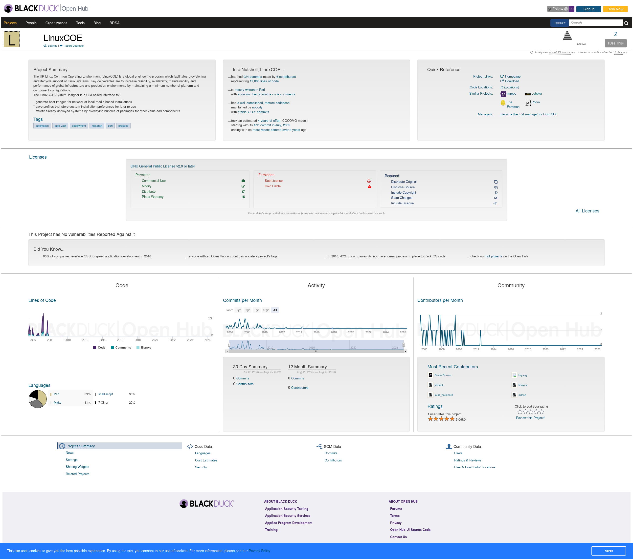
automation (42, 125)
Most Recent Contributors (453, 366)
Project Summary (81, 445)
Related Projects (78, 473)
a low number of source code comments (266, 94)
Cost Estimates (206, 460)
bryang (523, 375)
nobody (257, 107)
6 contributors (286, 76)
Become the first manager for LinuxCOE (529, 114)
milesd (522, 395)
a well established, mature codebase (263, 102)
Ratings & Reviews (467, 460)
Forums (396, 508)
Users (458, 453)
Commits (242, 378)
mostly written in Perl (250, 89)
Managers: (485, 114)
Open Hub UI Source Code (410, 529)
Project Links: (483, 76)
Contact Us (398, 536)
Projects (10, 22)
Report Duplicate (74, 45)
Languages (39, 385)
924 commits (253, 76)
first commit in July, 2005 (272, 125)
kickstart (97, 125)
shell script (105, 394)
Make (57, 402)
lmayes (523, 385)
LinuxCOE (63, 37)
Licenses (38, 156)
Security (201, 467)
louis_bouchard (444, 395)
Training (271, 529)
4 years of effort (269, 120)
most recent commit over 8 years (276, 129)
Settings (52, 45)
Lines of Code (42, 300)
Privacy (396, 522)
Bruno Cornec (443, 375)
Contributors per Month (440, 300)
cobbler (537, 93)
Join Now (615, 9)
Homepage (512, 76)
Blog (97, 22)
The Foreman (513, 104)
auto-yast (60, 125)
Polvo (536, 102)
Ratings (435, 406)
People (31, 22)
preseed (123, 125)
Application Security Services (287, 515)
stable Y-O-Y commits (253, 111)
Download (511, 81)
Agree (609, 550)
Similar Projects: (481, 93)
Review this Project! (530, 417)
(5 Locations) (509, 87)
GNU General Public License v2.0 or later (163, 166)
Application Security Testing (286, 508)
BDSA (115, 22)
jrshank (439, 385)
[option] (316, 190)
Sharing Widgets (77, 466)
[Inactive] (567, 35)
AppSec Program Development (288, 522)
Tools (80, 22)
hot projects (494, 256)
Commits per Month (242, 300)
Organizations (56, 22)
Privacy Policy (259, 550)
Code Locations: (481, 87)
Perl (56, 394)
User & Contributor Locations (475, 467)
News (70, 452)
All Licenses (587, 211)
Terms (395, 515)
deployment (79, 125)
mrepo (511, 93)
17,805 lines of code (264, 81)
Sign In (589, 9)
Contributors (245, 383)
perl (110, 125)
